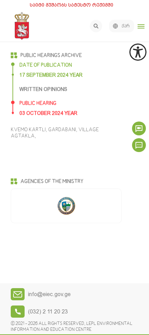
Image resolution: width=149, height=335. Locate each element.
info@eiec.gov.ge (49, 294)
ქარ (126, 26)
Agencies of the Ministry (52, 181)
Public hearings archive (51, 55)
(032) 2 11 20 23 (48, 311)
